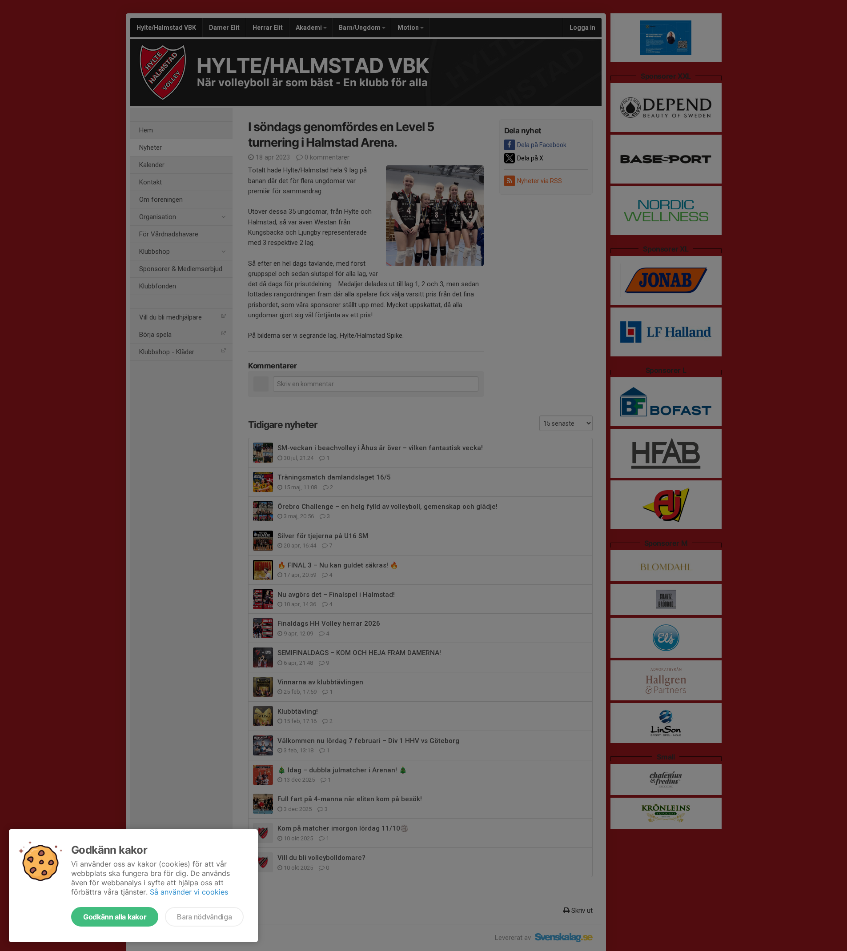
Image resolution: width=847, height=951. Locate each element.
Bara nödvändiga (204, 916)
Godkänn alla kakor (114, 916)
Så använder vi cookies (189, 891)
